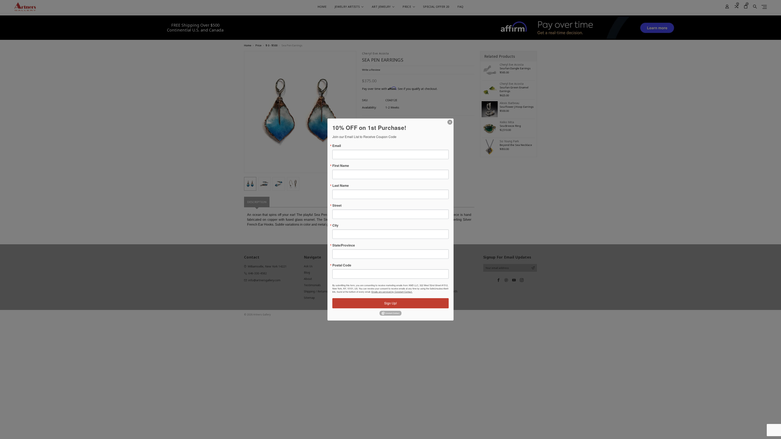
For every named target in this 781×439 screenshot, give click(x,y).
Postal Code (341, 265)
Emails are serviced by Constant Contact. (391, 291)
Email (336, 145)
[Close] (449, 122)
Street (336, 205)
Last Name (340, 185)
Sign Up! (390, 303)
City (335, 225)
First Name (340, 165)
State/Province (343, 245)
